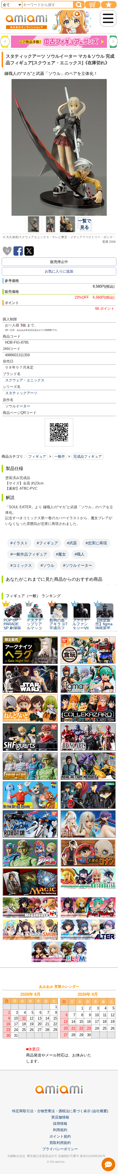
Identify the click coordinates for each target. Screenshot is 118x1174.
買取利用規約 (60, 1143)
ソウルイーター (17, 406)
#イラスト (19, 543)
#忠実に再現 (96, 543)
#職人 (80, 554)
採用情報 (60, 1124)
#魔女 (61, 554)
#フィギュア (47, 543)
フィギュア (37, 456)
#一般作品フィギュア (28, 554)
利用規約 (60, 1130)
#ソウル (47, 565)
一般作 (59, 456)
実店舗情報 (60, 1117)
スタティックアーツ (21, 393)
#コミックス (21, 565)
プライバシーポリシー (60, 1149)
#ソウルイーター (77, 565)
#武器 (72, 543)
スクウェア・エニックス (24, 380)
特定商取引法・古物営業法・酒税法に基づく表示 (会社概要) (60, 1111)
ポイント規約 (60, 1136)
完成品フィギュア (87, 456)
